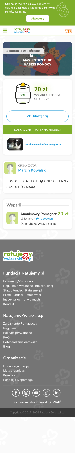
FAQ (6, 337)
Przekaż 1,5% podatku (19, 281)
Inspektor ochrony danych (21, 299)
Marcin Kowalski (32, 170)
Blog (6, 346)
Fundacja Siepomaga (18, 380)
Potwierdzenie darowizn (20, 342)
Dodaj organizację (16, 366)
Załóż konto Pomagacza (20, 323)
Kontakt (8, 304)
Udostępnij (47, 219)
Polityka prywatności (18, 333)
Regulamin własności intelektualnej (28, 286)
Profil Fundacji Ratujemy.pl (22, 295)
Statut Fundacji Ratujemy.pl (22, 290)
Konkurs (9, 375)
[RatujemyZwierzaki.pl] (22, 29)
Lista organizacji (14, 370)
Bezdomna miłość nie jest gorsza (43, 144)
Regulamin (10, 328)
